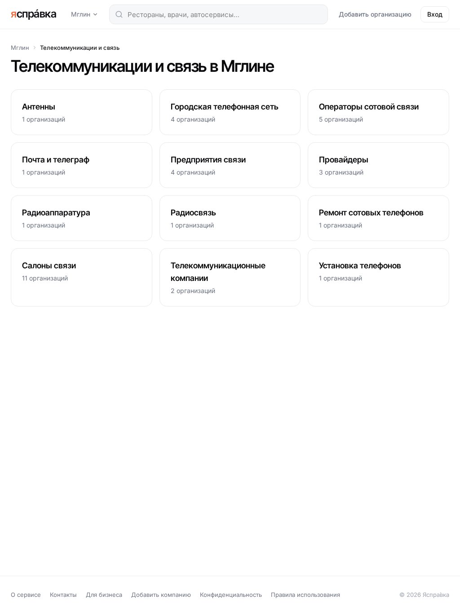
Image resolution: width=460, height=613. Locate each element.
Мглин (80, 14)
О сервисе (26, 594)
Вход (434, 14)
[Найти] (119, 14)
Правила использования (305, 594)
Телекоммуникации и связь (79, 47)
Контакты (63, 594)
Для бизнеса (104, 594)
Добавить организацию (375, 14)
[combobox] (218, 14)
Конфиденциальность (231, 594)
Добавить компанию (161, 594)
